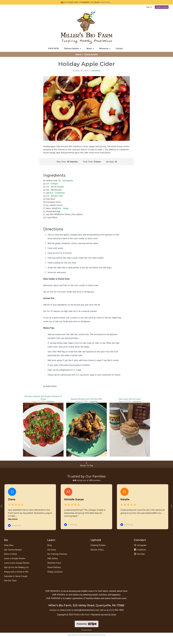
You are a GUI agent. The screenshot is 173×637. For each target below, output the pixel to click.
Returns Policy (97, 549)
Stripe (113, 614)
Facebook (141, 549)
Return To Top (86, 465)
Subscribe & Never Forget (15, 576)
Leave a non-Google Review (16, 562)
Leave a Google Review (14, 558)
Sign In (149, 7)
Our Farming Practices (57, 554)
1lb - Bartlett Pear (54, 195)
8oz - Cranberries (57, 192)
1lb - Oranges (52, 183)
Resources (104, 48)
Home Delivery (54, 567)
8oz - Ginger (63, 208)
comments (95, 70)
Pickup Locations (55, 571)
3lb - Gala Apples (65, 180)
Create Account (162, 7)
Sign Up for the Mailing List (16, 567)
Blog (49, 545)
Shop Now (8, 545)
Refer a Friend (10, 554)
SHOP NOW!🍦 (106, 2)
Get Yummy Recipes (13, 549)
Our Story (51, 549)
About (89, 48)
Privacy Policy (86, 630)
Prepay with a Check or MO (16, 571)
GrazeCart (101, 635)
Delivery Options (72, 48)
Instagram (141, 545)
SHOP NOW (53, 48)
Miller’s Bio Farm (81, 614)
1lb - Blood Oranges (55, 186)
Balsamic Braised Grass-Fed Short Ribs (86, 399)
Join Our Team (10, 580)
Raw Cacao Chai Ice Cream (130, 399)
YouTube (141, 554)
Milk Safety (52, 558)
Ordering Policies (98, 545)
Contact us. (54, 610)
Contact (119, 48)
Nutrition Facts (54, 562)
